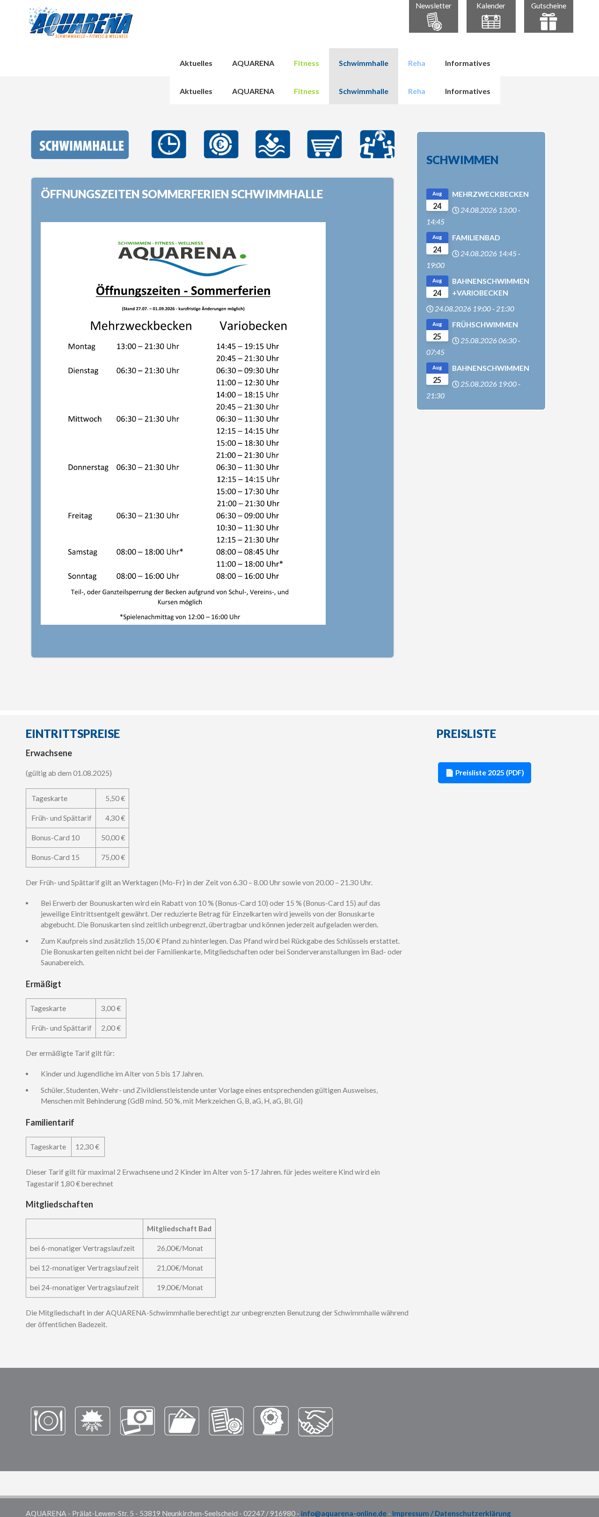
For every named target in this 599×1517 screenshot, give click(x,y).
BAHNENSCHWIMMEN (490, 368)
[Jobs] (270, 1420)
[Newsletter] (226, 1420)
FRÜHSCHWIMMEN (485, 324)
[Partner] (315, 1420)
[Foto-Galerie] (137, 1420)
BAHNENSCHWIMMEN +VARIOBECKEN (490, 287)
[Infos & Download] (181, 1420)
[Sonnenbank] (92, 1420)
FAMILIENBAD (476, 237)
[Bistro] (48, 1420)
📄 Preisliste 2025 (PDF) (484, 772)
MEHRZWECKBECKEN (490, 194)
